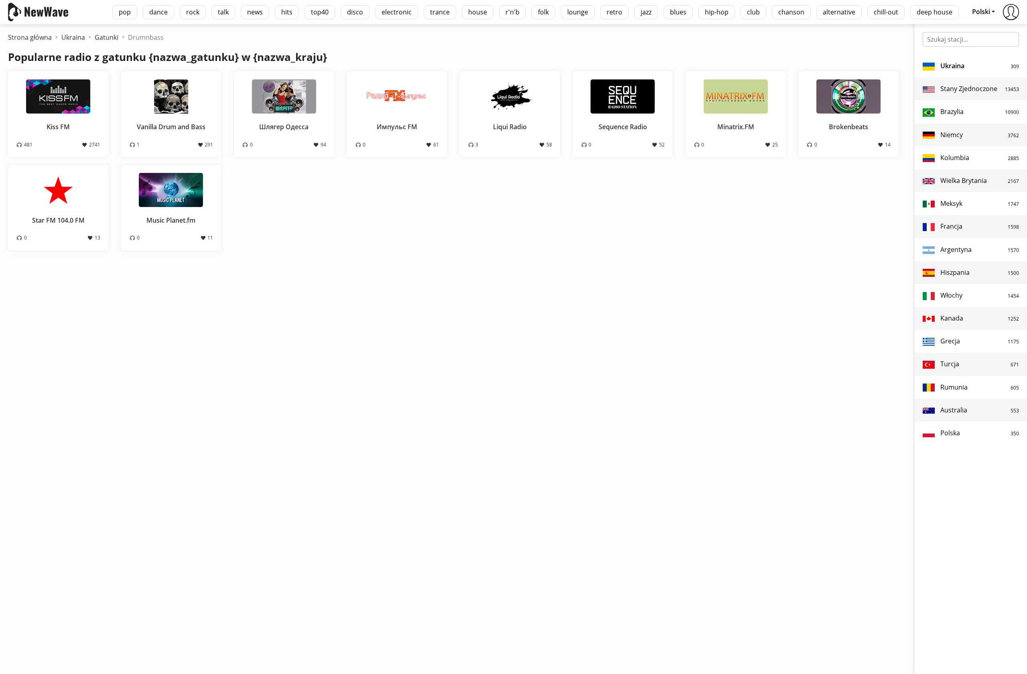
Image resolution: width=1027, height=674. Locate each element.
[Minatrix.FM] (736, 95)
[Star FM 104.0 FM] (58, 189)
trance (440, 12)
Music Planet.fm (170, 220)
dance (158, 12)
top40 (320, 12)
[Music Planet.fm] (171, 189)
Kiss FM (58, 126)
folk (543, 12)
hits (286, 12)
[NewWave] (38, 11)
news (255, 12)
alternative (839, 12)
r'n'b (512, 12)
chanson (791, 12)
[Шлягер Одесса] (284, 95)
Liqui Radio (510, 126)
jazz (646, 12)
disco (355, 12)
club (753, 12)
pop (125, 12)
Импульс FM (397, 126)
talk (223, 12)
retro (614, 12)
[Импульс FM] (397, 95)
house (477, 12)
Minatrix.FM (735, 126)
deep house (934, 12)
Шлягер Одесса (284, 126)
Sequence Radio (623, 126)
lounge (577, 12)
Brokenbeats (848, 126)
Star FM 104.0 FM (58, 220)
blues (678, 12)
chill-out (886, 12)
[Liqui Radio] (510, 95)
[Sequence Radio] (623, 95)
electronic (397, 12)
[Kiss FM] (58, 95)
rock (192, 12)
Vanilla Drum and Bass (171, 126)
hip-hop (717, 12)
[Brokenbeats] (848, 95)
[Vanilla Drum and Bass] (171, 95)
